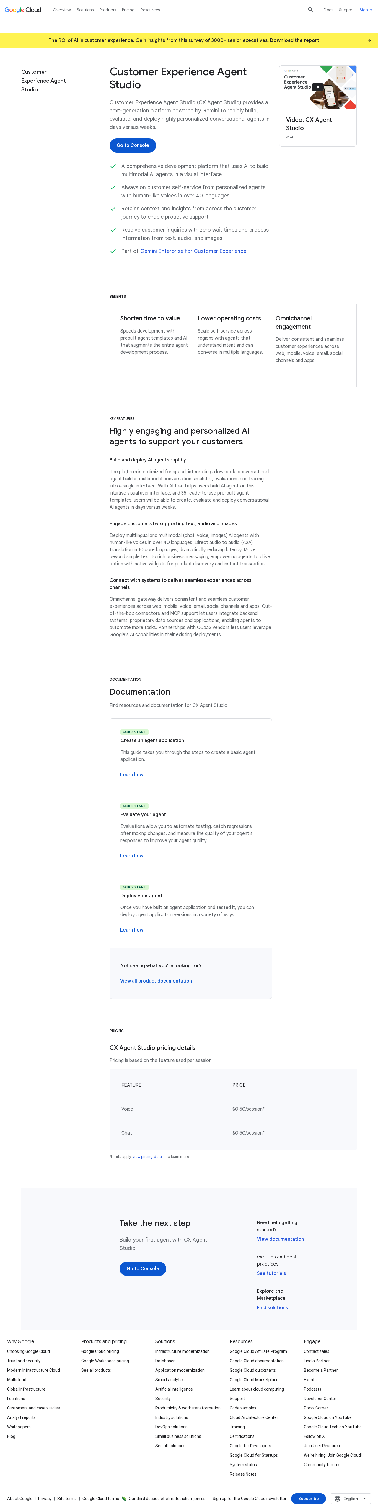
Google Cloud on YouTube (328, 1417)
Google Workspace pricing (105, 1360)
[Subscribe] (308, 1499)
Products (108, 9)
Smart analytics (170, 1379)
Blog (11, 1436)
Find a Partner (317, 1360)
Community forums (322, 1464)
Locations (16, 1398)
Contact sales (316, 1351)
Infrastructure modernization (182, 1351)
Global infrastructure (26, 1389)
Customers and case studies (33, 1408)
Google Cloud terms (100, 1498)
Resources (150, 9)
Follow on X (314, 1436)
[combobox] (351, 1498)
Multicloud (16, 1379)
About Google (19, 1498)
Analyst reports (21, 1417)
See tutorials (271, 1273)
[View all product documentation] (156, 981)
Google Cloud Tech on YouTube (333, 1427)
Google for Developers (250, 1445)
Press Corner (316, 1408)
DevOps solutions (171, 1427)
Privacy (45, 1498)
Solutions (85, 9)
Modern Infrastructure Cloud (33, 1370)
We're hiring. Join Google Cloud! (333, 1455)
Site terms (67, 1498)
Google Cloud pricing (100, 1351)
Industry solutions (171, 1417)
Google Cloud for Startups (254, 1455)
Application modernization (180, 1370)
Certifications (242, 1436)
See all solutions (170, 1445)
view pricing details (149, 1156)
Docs (328, 9)
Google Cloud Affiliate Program (258, 1351)
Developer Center (320, 1398)
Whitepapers (19, 1427)
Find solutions (272, 1308)
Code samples (243, 1408)
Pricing (128, 9)
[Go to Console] (133, 145)
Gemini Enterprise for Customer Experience (193, 251)
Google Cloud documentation (257, 1360)
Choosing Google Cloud (28, 1351)
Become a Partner (321, 1370)
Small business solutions (178, 1436)
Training (237, 1427)
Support (346, 9)
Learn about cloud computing (257, 1389)
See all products (96, 1370)
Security (163, 1398)
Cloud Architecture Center (254, 1417)
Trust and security (23, 1360)
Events (310, 1379)
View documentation (280, 1239)
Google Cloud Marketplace (254, 1379)
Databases (165, 1360)
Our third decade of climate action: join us (167, 1498)
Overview (62, 9)
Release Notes (243, 1474)
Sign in (366, 9)
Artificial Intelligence (174, 1389)
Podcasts (312, 1389)
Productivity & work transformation (188, 1408)
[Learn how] (132, 775)
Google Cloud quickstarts (253, 1370)
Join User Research (322, 1445)
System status (243, 1464)
